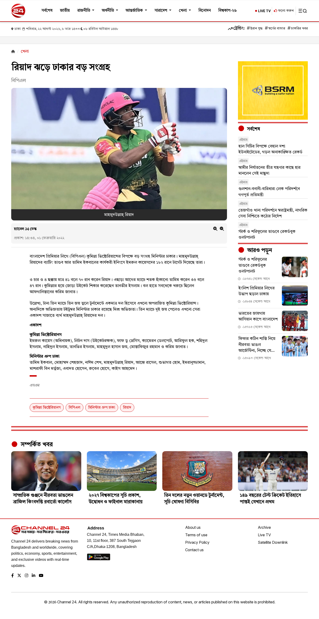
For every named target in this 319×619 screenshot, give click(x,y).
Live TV (264, 535)
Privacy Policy (197, 542)
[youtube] (41, 576)
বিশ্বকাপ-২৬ (227, 11)
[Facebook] (12, 576)
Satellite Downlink (273, 542)
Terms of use (196, 535)
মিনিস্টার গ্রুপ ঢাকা (101, 408)
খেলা (183, 11)
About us (193, 527)
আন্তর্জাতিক (135, 11)
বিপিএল (74, 408)
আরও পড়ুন (259, 250)
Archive (264, 527)
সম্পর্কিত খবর (36, 445)
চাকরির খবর (299, 28)
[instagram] (26, 576)
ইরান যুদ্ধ (256, 28)
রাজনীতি (84, 11)
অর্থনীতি (108, 11)
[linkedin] (33, 576)
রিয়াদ (127, 408)
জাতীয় (65, 11)
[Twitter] (19, 576)
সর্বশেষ (47, 11)
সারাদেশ (161, 11)
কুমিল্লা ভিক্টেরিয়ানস (47, 408)
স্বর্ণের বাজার (276, 28)
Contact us (194, 549)
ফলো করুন (285, 11)
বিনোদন (204, 11)
